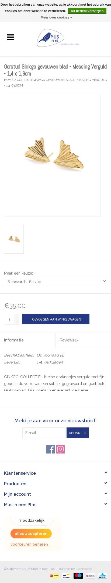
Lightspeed (84, 569)
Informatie (14, 340)
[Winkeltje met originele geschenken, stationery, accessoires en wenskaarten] (66, 37)
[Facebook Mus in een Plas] (50, 449)
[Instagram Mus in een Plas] (60, 449)
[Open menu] (10, 36)
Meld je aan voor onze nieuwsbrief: (56, 420)
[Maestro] (78, 575)
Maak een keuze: (19, 273)
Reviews (69, 340)
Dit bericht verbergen (87, 11)
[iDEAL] (54, 575)
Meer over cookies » (56, 17)
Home (8, 80)
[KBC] (101, 575)
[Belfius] (90, 575)
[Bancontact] (66, 575)
